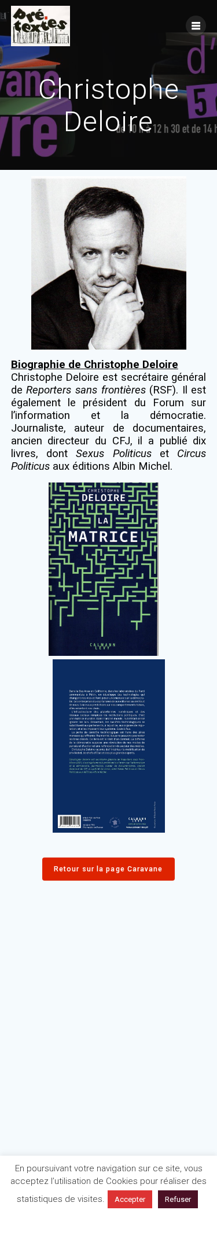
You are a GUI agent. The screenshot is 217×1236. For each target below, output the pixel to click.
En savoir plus (108, 1220)
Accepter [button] (130, 1199)
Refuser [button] (178, 1199)
